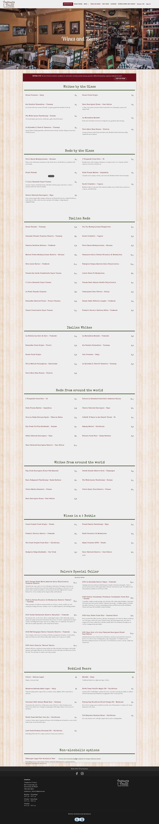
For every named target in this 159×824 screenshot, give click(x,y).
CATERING (113, 4)
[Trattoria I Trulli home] (8, 4)
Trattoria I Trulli (123, 783)
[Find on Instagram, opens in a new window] (82, 774)
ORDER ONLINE (78, 4)
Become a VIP (140, 4)
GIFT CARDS (105, 4)
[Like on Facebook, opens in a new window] (76, 774)
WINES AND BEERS (96, 4)
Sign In (148, 4)
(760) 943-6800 (29, 789)
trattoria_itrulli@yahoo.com (34, 791)
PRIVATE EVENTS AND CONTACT (126, 4)
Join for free (120, 78)
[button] (86, 4)
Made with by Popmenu (44, 769)
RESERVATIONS (68, 4)
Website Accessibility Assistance (79, 814)
